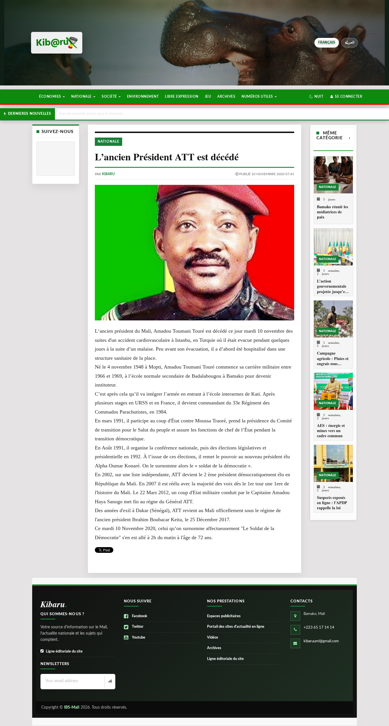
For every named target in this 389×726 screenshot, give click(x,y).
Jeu (208, 96)
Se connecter (348, 96)
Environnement (143, 96)
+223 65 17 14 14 (319, 627)
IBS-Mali (71, 707)
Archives (226, 96)
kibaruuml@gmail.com (321, 641)
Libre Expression (181, 96)
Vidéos (212, 637)
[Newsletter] (109, 682)
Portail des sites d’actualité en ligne (235, 627)
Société (110, 96)
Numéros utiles (257, 96)
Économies (50, 96)
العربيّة (349, 42)
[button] (316, 96)
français (326, 42)
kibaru (108, 174)
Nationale (82, 96)
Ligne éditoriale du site (64, 651)
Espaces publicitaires (224, 616)
